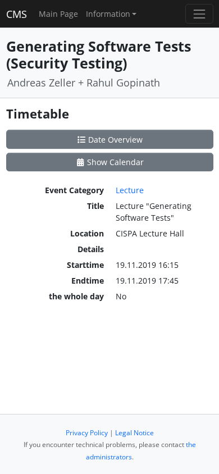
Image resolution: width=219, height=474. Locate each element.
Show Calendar (114, 162)
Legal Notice (134, 432)
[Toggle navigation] (199, 14)
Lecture (130, 190)
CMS (16, 14)
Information (108, 13)
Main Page (58, 13)
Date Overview (114, 139)
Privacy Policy (87, 432)
